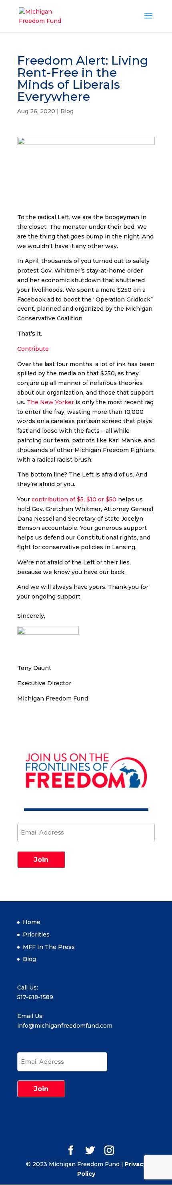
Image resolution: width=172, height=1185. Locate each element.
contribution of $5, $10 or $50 (74, 499)
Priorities (36, 934)
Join (41, 859)
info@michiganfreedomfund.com (64, 1025)
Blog (67, 111)
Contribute (33, 348)
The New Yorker (50, 402)
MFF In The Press (49, 947)
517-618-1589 (35, 997)
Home (31, 922)
